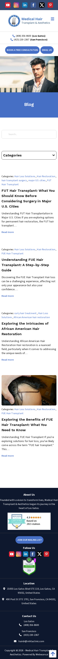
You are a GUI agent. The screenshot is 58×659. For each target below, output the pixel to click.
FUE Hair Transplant (13, 253)
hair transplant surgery (14, 180)
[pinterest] (50, 5)
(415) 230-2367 (21, 39)
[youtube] (8, 5)
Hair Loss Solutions (24, 176)
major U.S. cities (36, 180)
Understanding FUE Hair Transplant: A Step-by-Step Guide (25, 265)
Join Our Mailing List (29, 540)
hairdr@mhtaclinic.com (31, 641)
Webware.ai (42, 654)
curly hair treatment (25, 313)
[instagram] (16, 5)
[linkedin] (25, 5)
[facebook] (33, 5)
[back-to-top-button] (51, 653)
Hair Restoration (46, 176)
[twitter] (42, 5)
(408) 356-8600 (23, 36)
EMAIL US (47, 50)
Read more (8, 232)
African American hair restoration (32, 317)
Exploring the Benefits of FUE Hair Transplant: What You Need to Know (27, 425)
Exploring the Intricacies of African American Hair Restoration (25, 329)
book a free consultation (22, 50)
